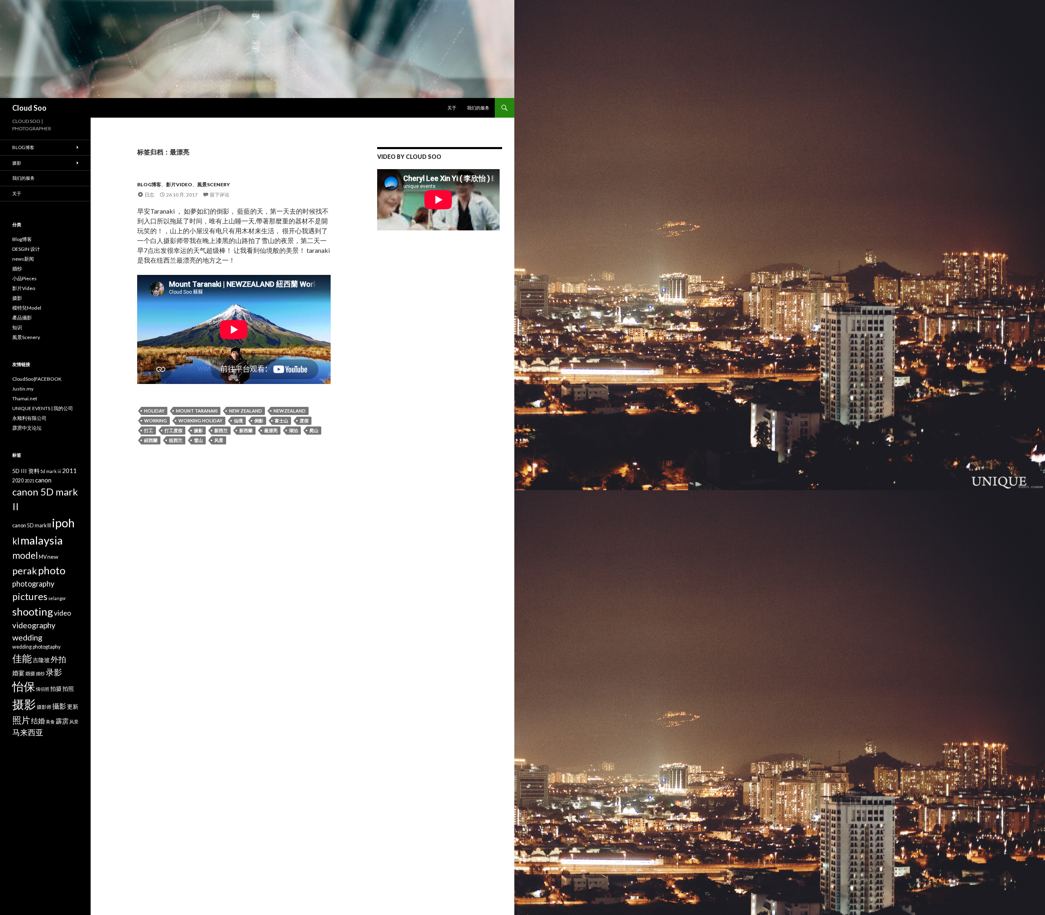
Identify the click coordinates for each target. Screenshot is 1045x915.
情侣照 (42, 689)
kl (16, 541)
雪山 (198, 440)
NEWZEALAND (289, 410)
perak (24, 570)
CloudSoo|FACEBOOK (37, 379)
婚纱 (17, 269)
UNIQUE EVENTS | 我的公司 (42, 408)
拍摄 (56, 688)
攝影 (59, 706)
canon (43, 480)
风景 (218, 440)
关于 (451, 107)
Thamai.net (24, 398)
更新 (72, 706)
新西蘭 (246, 430)
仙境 (238, 420)
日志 (149, 195)
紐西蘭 (151, 440)
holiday (154, 410)
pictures (29, 596)
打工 (148, 430)
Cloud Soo (29, 107)
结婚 (38, 720)
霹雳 (62, 721)
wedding (27, 637)
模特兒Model (26, 308)
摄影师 (44, 707)
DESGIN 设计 (26, 249)
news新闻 (23, 259)
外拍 (58, 659)
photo (51, 570)
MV (43, 557)
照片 (21, 719)
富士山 (281, 420)
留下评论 (219, 195)
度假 (304, 420)
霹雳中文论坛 (27, 428)
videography (34, 625)
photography (33, 583)
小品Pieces (24, 278)
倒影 (258, 420)
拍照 (68, 688)
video (62, 613)
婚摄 (30, 673)
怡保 (23, 686)
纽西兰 (175, 440)
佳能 (22, 658)
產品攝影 (22, 318)
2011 (69, 470)
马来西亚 (27, 732)
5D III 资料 (26, 470)
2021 (29, 480)
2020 (18, 481)
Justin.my (22, 389)
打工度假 (173, 430)
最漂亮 (271, 430)
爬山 (313, 430)
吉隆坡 (41, 659)
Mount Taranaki (197, 410)
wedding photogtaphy (36, 647)
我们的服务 (478, 107)
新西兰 (221, 430)
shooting (32, 611)
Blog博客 (149, 184)
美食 (50, 721)
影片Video (179, 184)
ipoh (63, 523)
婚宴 (18, 672)
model (25, 555)
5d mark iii (50, 471)
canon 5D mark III (31, 525)
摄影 (198, 430)
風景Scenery (213, 184)
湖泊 (293, 430)
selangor (57, 598)
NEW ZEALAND (245, 410)
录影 (54, 672)
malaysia (41, 540)
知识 (17, 327)
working (155, 420)
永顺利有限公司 (29, 418)
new (52, 556)
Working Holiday (200, 420)
